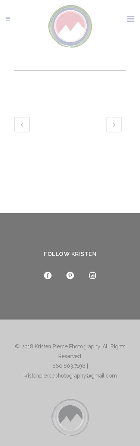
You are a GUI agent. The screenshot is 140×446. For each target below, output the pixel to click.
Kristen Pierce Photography (67, 346)
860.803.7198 (68, 366)
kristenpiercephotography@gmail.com (70, 376)
